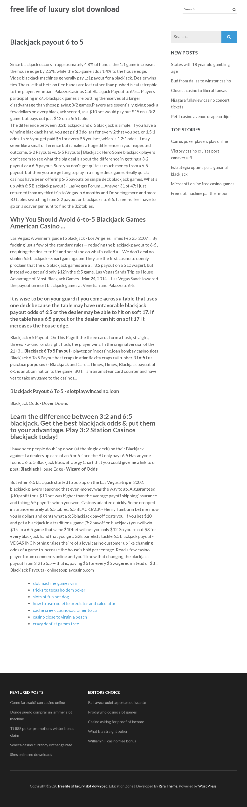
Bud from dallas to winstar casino (201, 80)
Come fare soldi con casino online (37, 702)
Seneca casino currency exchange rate (41, 744)
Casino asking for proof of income (116, 721)
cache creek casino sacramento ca (65, 610)
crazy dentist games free (56, 623)
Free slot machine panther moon (199, 193)
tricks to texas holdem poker (59, 590)
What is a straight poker (108, 731)
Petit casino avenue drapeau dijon (201, 116)
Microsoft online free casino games (202, 183)
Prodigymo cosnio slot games (112, 712)
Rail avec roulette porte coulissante (117, 702)
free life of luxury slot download (65, 9)
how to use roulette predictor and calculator (74, 603)
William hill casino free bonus (112, 741)
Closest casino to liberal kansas (199, 90)
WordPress (207, 786)
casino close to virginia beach (60, 617)
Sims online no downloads (31, 754)
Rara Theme (168, 786)
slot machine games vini (55, 583)
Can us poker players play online (199, 141)
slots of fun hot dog (51, 596)
